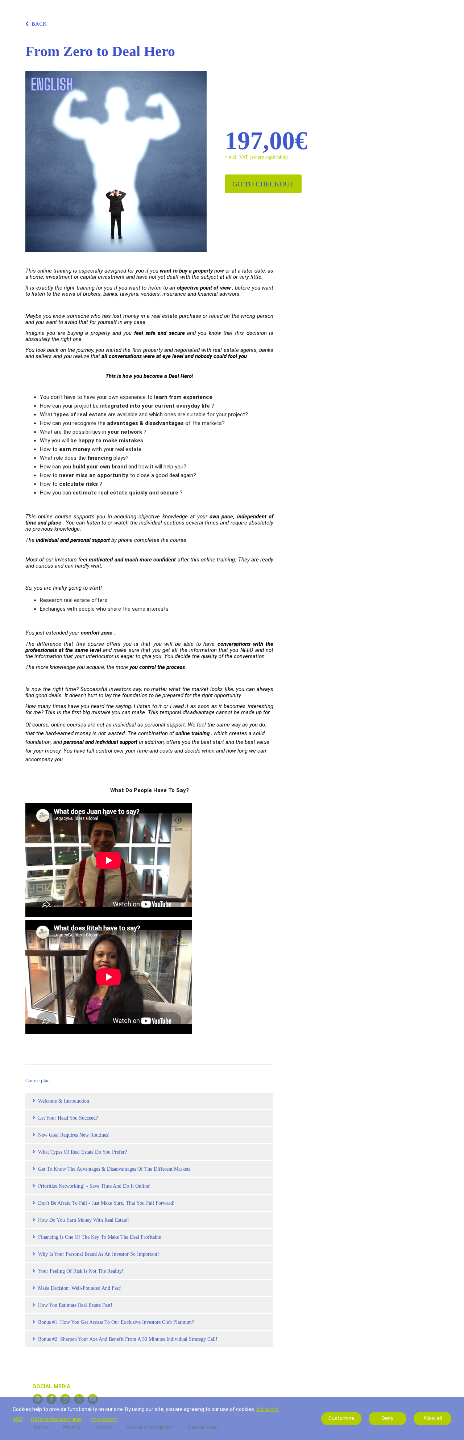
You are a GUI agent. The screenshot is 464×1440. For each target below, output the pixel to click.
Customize (341, 1418)
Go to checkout (263, 184)
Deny (387, 1418)
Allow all (432, 1418)
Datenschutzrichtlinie (56, 1419)
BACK (39, 24)
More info (267, 1409)
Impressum (104, 1419)
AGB (17, 1419)
